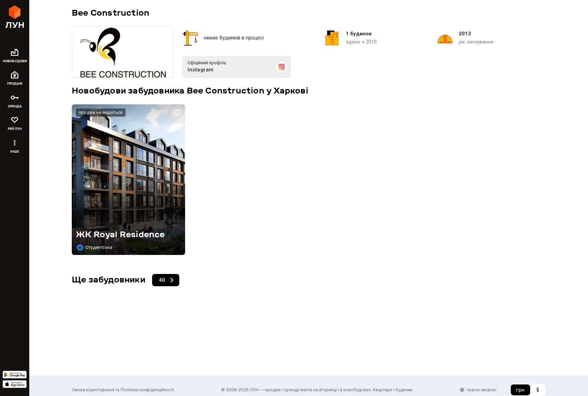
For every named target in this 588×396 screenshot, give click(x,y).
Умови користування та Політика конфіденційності (123, 389)
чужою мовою (481, 389)
